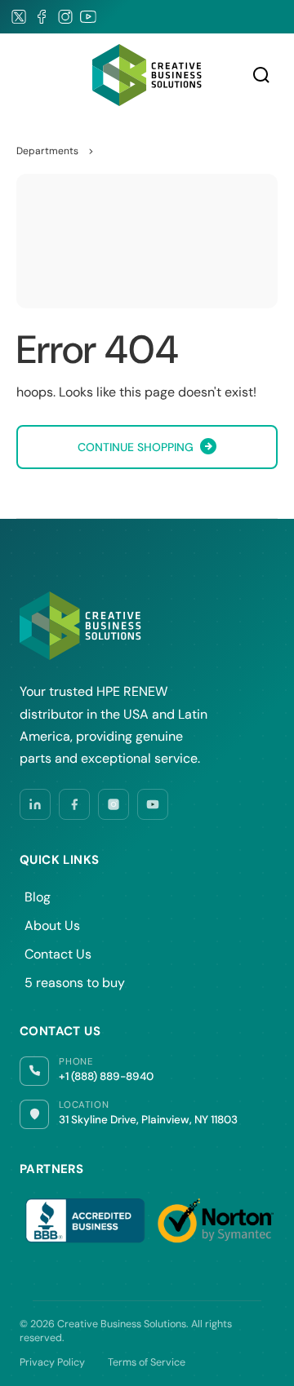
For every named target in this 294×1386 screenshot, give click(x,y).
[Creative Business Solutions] (147, 75)
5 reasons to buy (74, 982)
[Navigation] (24, 75)
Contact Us (57, 954)
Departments (47, 150)
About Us (52, 925)
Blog (37, 897)
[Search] (261, 75)
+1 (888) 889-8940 (106, 1076)
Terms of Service (146, 1362)
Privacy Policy (52, 1362)
